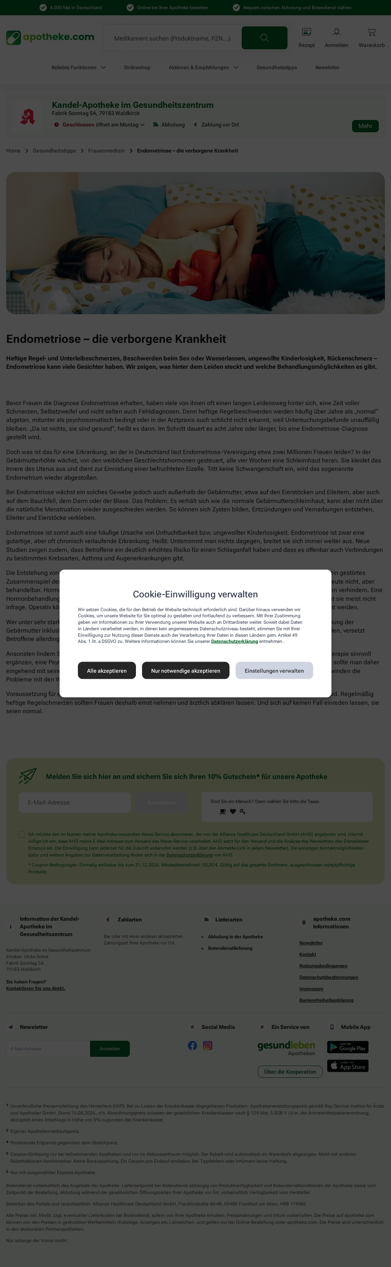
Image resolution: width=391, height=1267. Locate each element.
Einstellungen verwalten (274, 670)
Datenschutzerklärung (234, 641)
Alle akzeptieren (107, 670)
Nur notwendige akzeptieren (185, 670)
